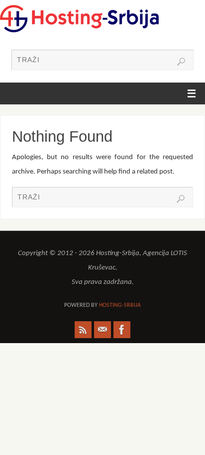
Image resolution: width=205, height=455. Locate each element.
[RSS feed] (83, 329)
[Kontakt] (102, 329)
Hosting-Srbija (120, 305)
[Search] (181, 62)
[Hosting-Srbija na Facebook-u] (121, 329)
